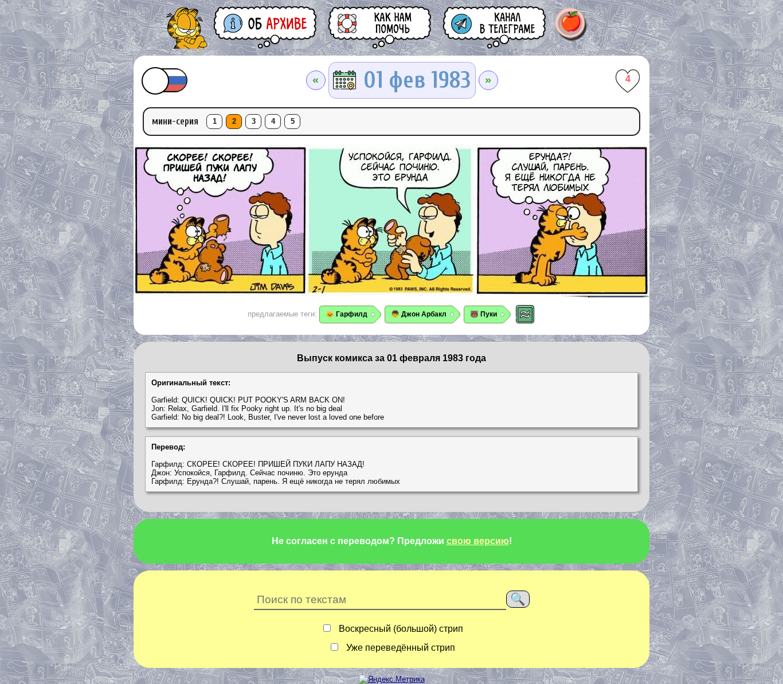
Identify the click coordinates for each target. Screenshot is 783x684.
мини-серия (175, 121)
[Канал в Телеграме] (495, 27)
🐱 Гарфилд (346, 314)
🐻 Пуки (483, 314)
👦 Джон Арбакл (419, 314)
